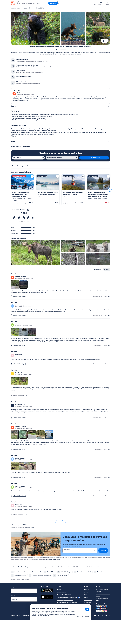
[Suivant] (110, 190)
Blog (85, 594)
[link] (22, 189)
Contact (59, 589)
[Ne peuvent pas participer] (108, 146)
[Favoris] (94, 2)
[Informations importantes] (108, 166)
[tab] (22, 567)
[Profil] (107, 2)
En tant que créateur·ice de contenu (103, 595)
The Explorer (87, 602)
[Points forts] (108, 111)
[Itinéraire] (108, 106)
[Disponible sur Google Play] (47, 591)
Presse (85, 597)
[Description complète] (108, 125)
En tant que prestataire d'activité (102, 590)
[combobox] (33, 3)
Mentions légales (61, 592)
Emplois (86, 592)
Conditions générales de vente (65, 600)
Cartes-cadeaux (88, 600)
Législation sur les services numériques (67, 602)
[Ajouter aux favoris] (32, 176)
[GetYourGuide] (13, 3)
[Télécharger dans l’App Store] (47, 597)
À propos (86, 589)
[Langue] (101, 2)
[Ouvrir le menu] (108, 277)
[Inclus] (108, 141)
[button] (60, 49)
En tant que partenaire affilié (102, 599)
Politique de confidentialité (53, 559)
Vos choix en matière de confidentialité (67, 597)
